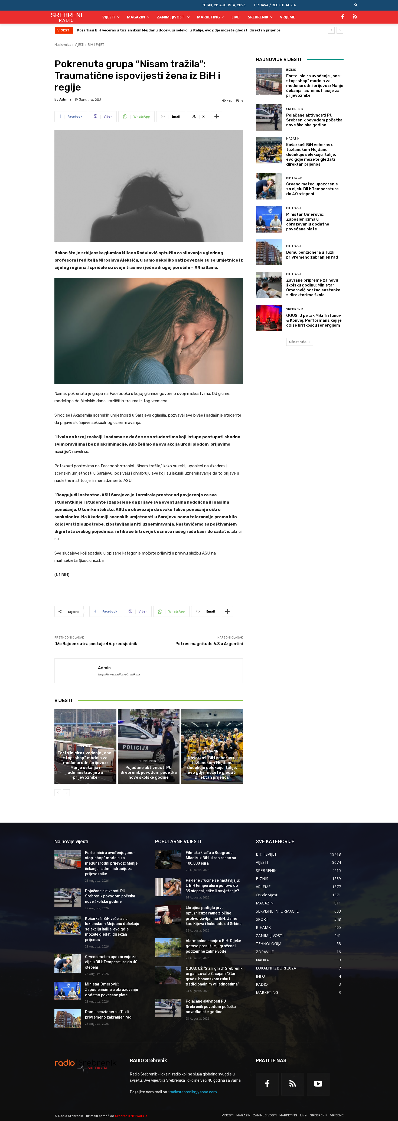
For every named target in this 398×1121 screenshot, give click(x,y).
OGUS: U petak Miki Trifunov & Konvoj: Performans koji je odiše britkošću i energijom (314, 320)
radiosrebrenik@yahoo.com (193, 1092)
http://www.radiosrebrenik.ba (119, 674)
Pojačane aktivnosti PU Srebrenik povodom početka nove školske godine (148, 772)
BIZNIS (85, 746)
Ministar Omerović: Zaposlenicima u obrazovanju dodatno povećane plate (307, 221)
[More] (216, 116)
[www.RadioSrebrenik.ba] (85, 1065)
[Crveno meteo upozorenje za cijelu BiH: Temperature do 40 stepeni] (269, 186)
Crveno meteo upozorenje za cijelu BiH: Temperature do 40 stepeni (137, 30)
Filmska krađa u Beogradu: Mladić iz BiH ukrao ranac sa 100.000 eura (211, 858)
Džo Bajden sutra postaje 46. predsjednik (95, 643)
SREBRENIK (147, 760)
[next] (340, 30)
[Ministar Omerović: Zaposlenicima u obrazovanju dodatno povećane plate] (269, 219)
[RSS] (355, 17)
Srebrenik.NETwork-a (131, 1116)
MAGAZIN (211, 751)
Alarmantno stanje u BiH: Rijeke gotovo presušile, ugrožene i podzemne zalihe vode (213, 946)
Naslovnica (62, 44)
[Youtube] (318, 1084)
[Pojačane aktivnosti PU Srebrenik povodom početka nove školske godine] (149, 746)
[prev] (331, 30)
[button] (356, 5)
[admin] (76, 671)
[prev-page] (57, 792)
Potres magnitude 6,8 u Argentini (209, 643)
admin (65, 99)
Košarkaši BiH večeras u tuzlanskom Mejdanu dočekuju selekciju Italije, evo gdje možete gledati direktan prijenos (212, 767)
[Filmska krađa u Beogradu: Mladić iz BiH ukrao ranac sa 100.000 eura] (168, 859)
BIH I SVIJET (96, 44)
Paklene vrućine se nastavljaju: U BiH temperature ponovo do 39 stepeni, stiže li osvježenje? (213, 885)
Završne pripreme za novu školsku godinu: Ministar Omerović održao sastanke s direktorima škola (313, 287)
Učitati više (297, 342)
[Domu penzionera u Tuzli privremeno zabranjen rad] (269, 252)
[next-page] (66, 792)
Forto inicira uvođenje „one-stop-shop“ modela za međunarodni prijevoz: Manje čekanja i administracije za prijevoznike (85, 765)
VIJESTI (79, 44)
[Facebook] (343, 17)
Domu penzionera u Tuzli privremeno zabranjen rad (312, 255)
